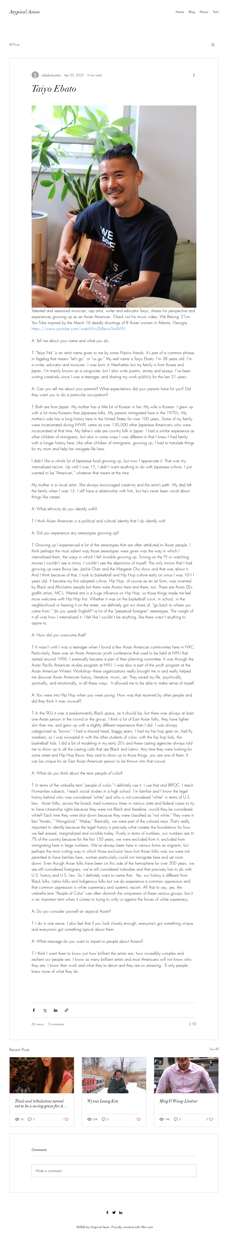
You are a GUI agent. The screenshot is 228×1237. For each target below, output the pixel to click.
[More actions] (193, 75)
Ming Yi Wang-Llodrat (178, 1101)
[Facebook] (107, 1212)
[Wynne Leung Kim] (114, 1075)
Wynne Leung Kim (102, 1101)
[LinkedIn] (120, 1212)
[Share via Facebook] (34, 1010)
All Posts (14, 44)
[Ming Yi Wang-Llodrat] (186, 1075)
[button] (213, 44)
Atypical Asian (24, 12)
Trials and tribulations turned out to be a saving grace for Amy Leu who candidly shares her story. (41, 1103)
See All (214, 1049)
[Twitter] (114, 1212)
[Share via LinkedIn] (55, 1010)
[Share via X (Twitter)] (45, 1010)
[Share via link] (66, 1010)
